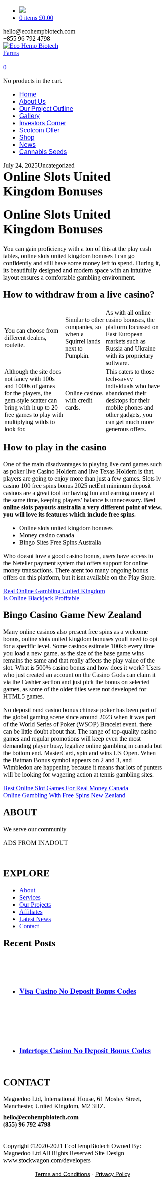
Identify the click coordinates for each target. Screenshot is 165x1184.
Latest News (35, 919)
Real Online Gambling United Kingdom (54, 591)
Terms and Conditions (62, 1174)
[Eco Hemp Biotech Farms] (37, 52)
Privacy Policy (112, 1174)
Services (29, 897)
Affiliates (30, 911)
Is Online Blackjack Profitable (41, 598)
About (27, 890)
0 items (36, 17)
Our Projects (35, 904)
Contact (29, 926)
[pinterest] (5, 1131)
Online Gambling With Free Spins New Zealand (64, 795)
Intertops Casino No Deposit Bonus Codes (85, 1050)
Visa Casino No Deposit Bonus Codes (77, 990)
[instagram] (5, 1138)
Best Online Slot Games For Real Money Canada (65, 788)
